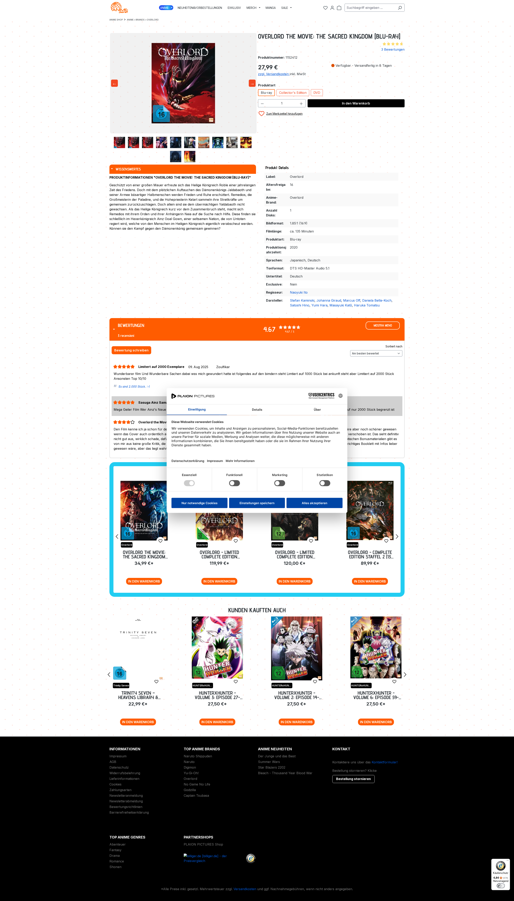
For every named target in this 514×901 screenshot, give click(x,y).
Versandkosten (245, 889)
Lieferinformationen (124, 779)
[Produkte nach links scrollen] (116, 536)
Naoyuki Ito (299, 292)
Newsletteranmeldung (126, 795)
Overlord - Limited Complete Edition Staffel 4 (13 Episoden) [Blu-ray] (219, 554)
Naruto (189, 762)
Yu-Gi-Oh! (191, 773)
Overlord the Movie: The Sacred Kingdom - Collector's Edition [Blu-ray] (144, 554)
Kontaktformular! (385, 762)
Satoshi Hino (299, 305)
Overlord (190, 779)
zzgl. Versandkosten (274, 74)
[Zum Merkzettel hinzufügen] (160, 541)
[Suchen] (400, 8)
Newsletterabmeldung (126, 801)
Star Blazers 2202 (271, 767)
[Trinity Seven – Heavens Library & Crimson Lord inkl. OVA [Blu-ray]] (138, 648)
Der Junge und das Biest (277, 756)
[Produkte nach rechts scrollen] (397, 536)
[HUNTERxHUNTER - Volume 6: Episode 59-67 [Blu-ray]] (376, 647)
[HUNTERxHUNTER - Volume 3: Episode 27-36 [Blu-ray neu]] (217, 647)
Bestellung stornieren (353, 779)
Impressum (117, 756)
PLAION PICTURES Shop (203, 844)
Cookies (115, 784)
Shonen (115, 867)
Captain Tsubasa (196, 795)
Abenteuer (117, 844)
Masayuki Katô (340, 305)
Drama (114, 856)
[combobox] (370, 8)
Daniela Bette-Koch (377, 300)
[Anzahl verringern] (262, 103)
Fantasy (115, 850)
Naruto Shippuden (198, 756)
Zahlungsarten (120, 790)
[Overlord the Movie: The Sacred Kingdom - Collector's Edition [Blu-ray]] (144, 511)
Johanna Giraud (328, 300)
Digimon (190, 767)
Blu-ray (266, 93)
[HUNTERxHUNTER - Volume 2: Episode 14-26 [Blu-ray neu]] (296, 648)
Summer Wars (269, 762)
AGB (112, 762)
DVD (316, 93)
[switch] (501, 885)
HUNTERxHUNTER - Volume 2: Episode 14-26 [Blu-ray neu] (296, 695)
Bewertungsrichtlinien (125, 807)
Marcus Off (351, 300)
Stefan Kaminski (302, 300)
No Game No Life (197, 784)
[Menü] (507, 861)
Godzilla (190, 790)
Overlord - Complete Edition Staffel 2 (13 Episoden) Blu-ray (370, 554)
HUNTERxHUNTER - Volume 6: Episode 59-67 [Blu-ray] (376, 695)
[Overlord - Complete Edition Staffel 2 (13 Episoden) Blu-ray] (370, 510)
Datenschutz (119, 767)
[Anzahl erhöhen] (301, 103)
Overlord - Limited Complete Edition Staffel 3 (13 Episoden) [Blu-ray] (294, 554)
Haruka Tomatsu (367, 305)
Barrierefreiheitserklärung (129, 812)
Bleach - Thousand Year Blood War (285, 773)
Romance (116, 861)
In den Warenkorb (356, 103)
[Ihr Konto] (332, 7)
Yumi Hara (319, 305)
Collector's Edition (293, 93)
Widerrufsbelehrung (124, 773)
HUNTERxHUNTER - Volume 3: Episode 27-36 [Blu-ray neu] (217, 695)
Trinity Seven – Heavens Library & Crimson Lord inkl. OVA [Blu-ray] (138, 695)
